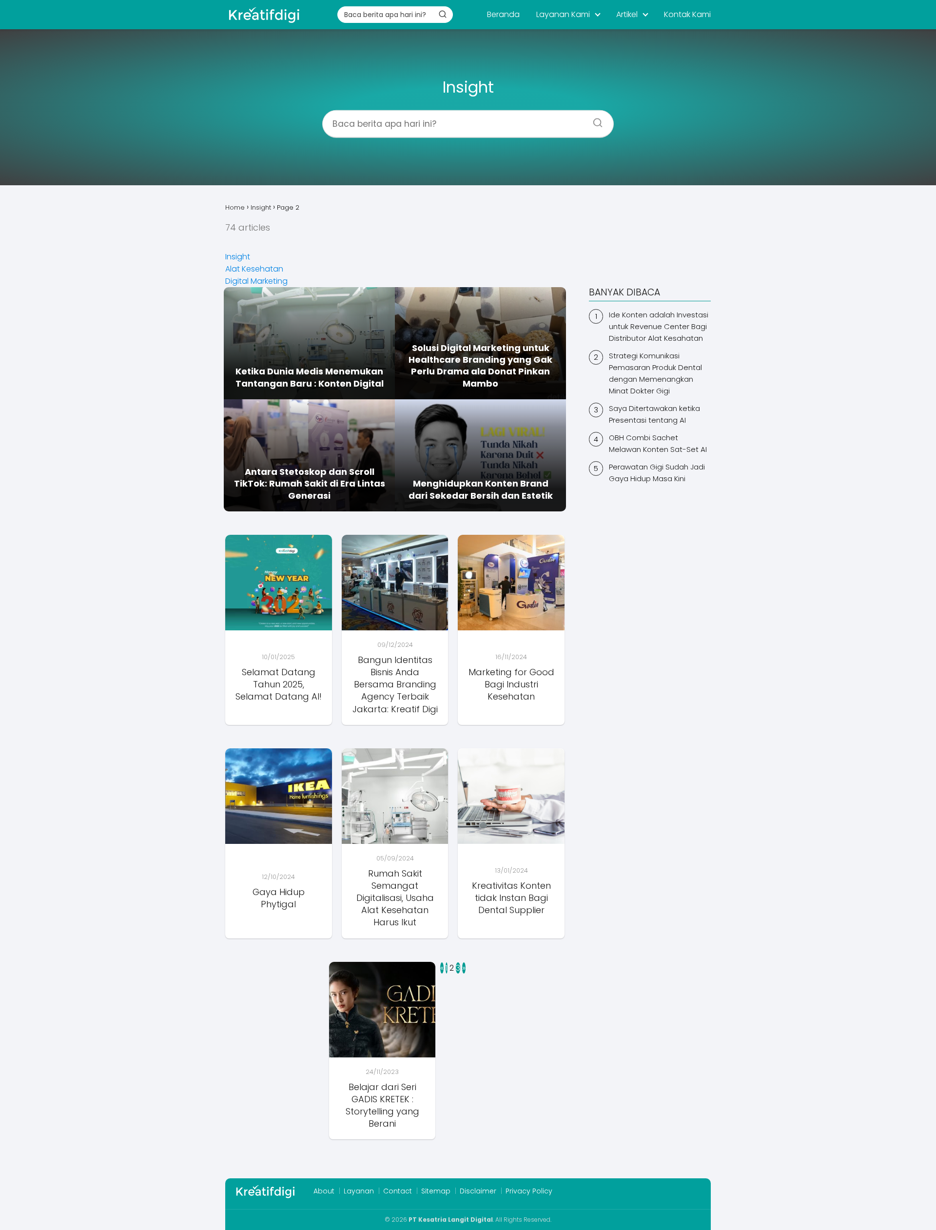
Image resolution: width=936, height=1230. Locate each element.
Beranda (503, 14)
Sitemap (435, 1191)
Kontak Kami (687, 14)
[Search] (594, 119)
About (323, 1191)
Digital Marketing (256, 281)
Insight (237, 256)
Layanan (359, 1191)
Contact (397, 1191)
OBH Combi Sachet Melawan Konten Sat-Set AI (658, 443)
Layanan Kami (563, 14)
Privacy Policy (529, 1191)
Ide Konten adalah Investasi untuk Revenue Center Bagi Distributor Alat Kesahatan (658, 326)
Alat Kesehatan (254, 268)
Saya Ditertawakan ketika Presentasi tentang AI (654, 414)
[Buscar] (442, 14)
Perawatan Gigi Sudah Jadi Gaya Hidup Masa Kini (657, 473)
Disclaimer (478, 1191)
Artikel (627, 14)
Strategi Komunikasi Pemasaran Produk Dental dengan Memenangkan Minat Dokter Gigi (655, 373)
